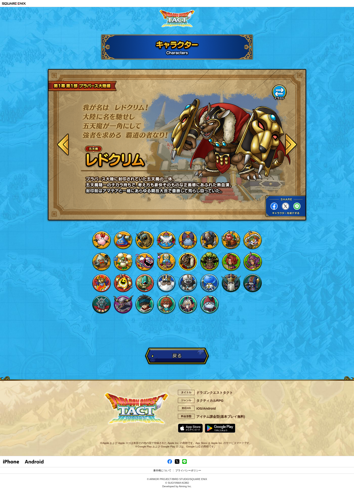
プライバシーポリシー (188, 470)
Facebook (274, 206)
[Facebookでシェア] (169, 462)
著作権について (162, 470)
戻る (177, 355)
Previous (63, 145)
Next (291, 145)
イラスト (279, 92)
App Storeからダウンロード (190, 428)
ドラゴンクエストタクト (177, 19)
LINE (297, 206)
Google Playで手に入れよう (220, 428)
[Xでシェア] (177, 462)
